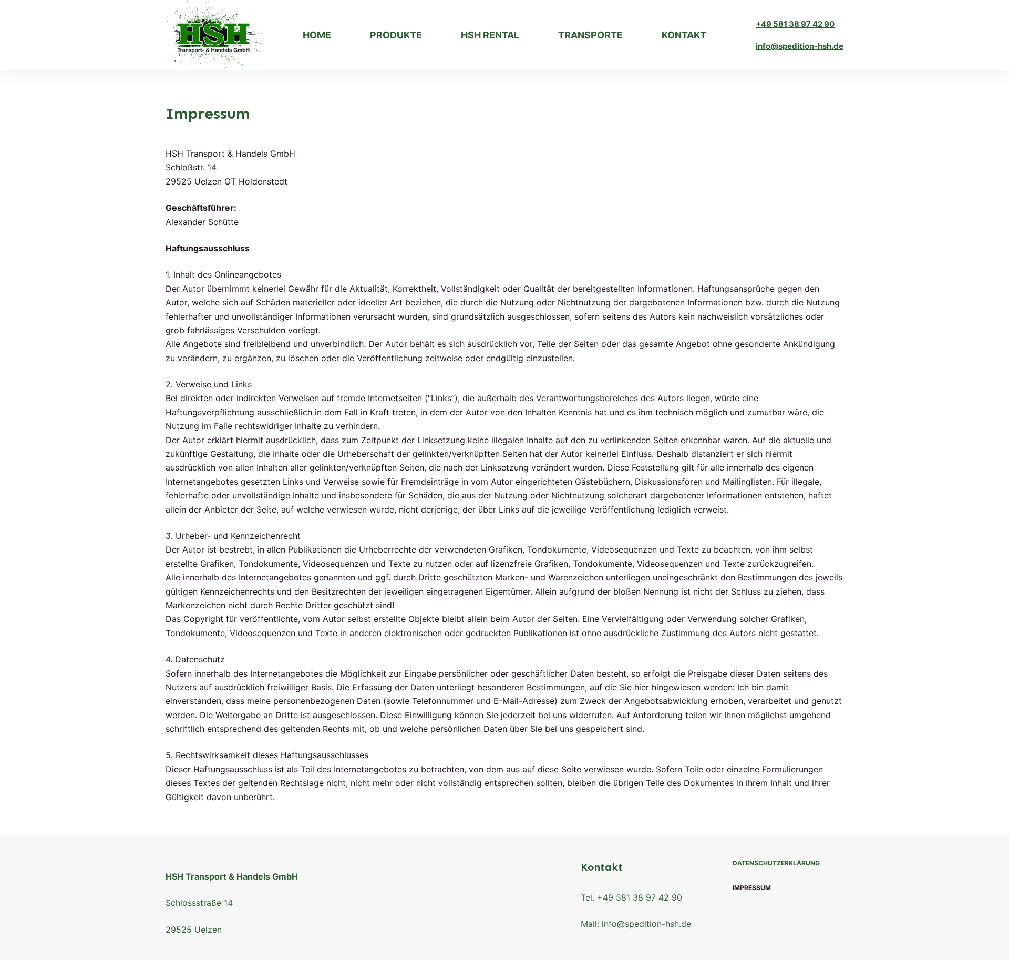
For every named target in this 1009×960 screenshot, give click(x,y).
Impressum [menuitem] (752, 888)
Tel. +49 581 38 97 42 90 (631, 897)
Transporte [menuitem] (590, 34)
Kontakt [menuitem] (684, 34)
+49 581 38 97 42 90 (795, 24)
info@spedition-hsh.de (799, 46)
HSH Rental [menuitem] (490, 34)
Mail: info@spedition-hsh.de (636, 923)
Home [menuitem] (317, 34)
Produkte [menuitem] (396, 34)
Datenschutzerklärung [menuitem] (776, 863)
